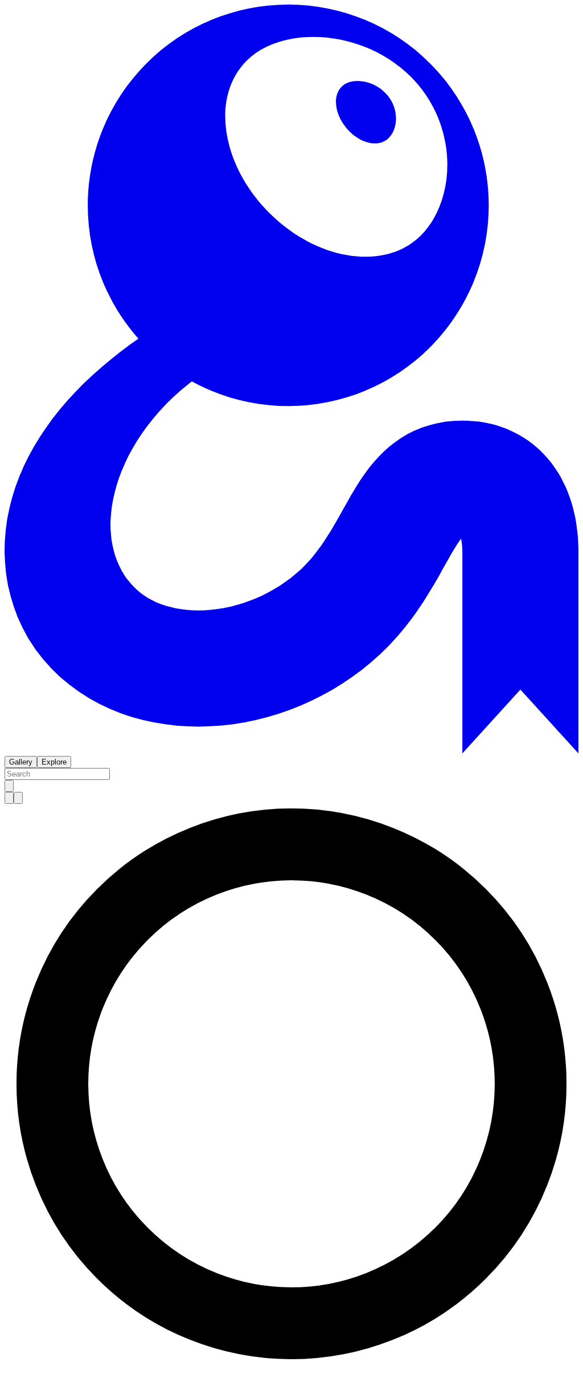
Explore (54, 762)
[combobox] (57, 774)
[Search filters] (9, 786)
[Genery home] (291, 750)
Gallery (20, 762)
